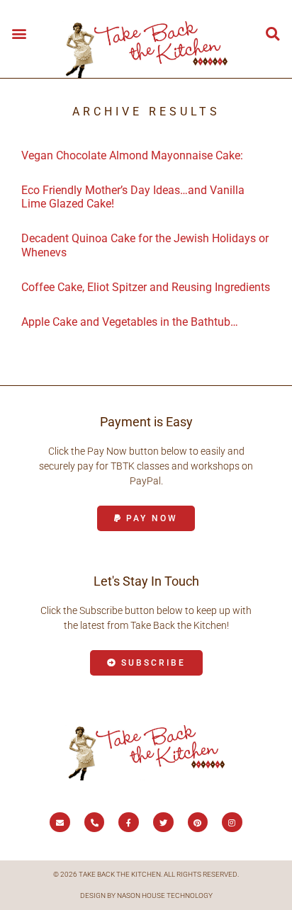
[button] (18, 33)
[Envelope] (60, 822)
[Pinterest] (198, 822)
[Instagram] (232, 822)
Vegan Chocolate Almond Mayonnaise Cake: (132, 155)
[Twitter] (163, 822)
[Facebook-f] (128, 822)
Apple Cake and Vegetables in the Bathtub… (129, 322)
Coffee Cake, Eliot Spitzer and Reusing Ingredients (145, 287)
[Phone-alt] (94, 822)
